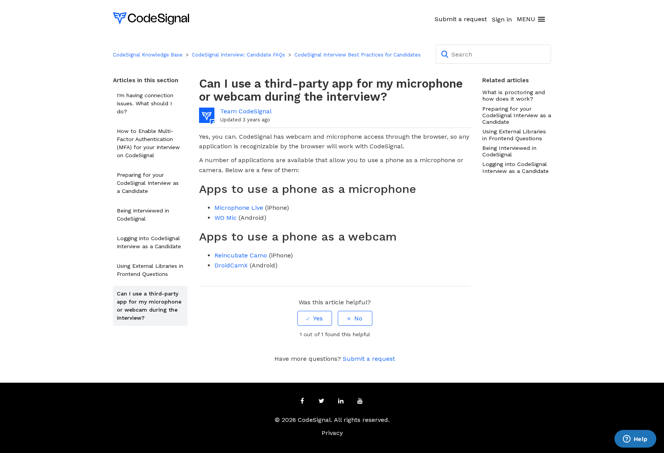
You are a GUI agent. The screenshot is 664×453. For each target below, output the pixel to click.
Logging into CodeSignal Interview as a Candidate (149, 242)
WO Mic (225, 217)
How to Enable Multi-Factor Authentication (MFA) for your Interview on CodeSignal (148, 143)
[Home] (151, 18)
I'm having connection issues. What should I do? (145, 103)
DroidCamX (231, 265)
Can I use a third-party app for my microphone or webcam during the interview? (149, 305)
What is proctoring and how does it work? (513, 95)
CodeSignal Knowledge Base (148, 55)
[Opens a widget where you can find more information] (635, 439)
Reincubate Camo (240, 255)
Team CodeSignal (246, 111)
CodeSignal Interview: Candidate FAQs (238, 55)
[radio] (314, 318)
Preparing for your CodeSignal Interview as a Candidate (148, 183)
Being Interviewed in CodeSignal (143, 214)
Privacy (332, 432)
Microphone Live (238, 207)
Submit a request (461, 19)
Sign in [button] (502, 19)
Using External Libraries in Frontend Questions (150, 270)
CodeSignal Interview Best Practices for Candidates (357, 55)
